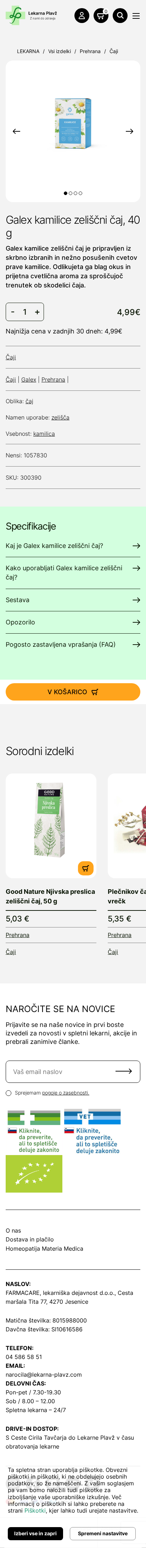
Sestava (17, 600)
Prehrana (90, 51)
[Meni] (136, 16)
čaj (29, 401)
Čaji (114, 51)
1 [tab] (65, 193)
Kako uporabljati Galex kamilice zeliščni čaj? (64, 572)
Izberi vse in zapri (35, 1533)
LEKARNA (28, 51)
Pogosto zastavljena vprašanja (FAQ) (61, 644)
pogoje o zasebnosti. (65, 1093)
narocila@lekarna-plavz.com (44, 1374)
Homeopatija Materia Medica (44, 1248)
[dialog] (73, 1501)
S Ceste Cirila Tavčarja (36, 1437)
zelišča (60, 417)
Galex (28, 379)
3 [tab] (75, 193)
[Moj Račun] (81, 15)
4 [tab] (80, 193)
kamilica (44, 433)
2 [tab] (70, 193)
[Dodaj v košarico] (86, 868)
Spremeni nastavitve (103, 1533)
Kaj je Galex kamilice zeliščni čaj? (54, 545)
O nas (13, 1230)
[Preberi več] (51, 825)
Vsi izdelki (59, 51)
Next (129, 131)
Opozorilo (20, 622)
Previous (16, 131)
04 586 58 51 (24, 1356)
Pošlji (124, 1071)
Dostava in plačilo (30, 1239)
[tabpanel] (73, 119)
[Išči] (120, 15)
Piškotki (35, 1510)
